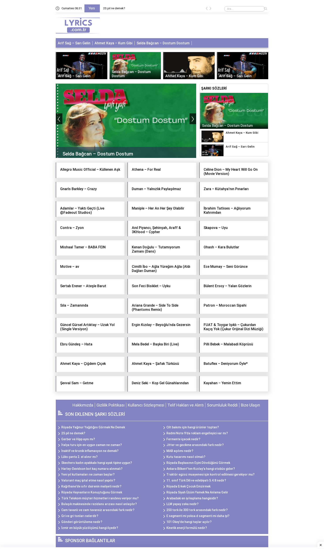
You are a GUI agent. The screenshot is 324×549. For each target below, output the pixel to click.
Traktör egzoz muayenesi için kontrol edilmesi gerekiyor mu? (210, 474)
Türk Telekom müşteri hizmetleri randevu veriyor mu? (100, 498)
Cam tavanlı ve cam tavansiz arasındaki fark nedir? (97, 510)
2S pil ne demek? (114, 8)
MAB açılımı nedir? (179, 451)
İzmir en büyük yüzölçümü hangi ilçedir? (89, 528)
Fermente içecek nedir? (183, 439)
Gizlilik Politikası (111, 405)
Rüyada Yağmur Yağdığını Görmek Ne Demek (93, 427)
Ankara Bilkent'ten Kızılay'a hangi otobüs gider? (200, 468)
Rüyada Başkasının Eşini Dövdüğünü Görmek (198, 463)
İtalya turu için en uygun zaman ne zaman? (91, 445)
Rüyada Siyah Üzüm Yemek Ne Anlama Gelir (197, 492)
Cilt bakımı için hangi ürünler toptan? (192, 427)
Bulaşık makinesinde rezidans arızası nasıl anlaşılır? (99, 504)
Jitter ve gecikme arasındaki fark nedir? (195, 445)
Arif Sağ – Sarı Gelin (74, 43)
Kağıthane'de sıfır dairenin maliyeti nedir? (91, 486)
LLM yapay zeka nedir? (182, 504)
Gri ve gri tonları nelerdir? (79, 516)
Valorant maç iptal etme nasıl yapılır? (88, 480)
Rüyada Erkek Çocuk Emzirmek (188, 486)
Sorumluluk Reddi (222, 405)
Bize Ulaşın (250, 405)
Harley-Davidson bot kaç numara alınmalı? (92, 468)
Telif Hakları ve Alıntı (186, 405)
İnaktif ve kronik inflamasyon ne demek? (90, 451)
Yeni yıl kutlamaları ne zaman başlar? (88, 474)
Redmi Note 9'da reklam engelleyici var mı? (197, 433)
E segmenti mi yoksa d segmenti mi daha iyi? (197, 516)
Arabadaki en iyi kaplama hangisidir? (192, 498)
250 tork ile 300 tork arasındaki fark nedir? (197, 510)
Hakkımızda (83, 405)
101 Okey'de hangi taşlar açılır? (189, 522)
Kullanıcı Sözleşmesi (146, 405)
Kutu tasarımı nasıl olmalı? (185, 457)
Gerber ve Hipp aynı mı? (78, 439)
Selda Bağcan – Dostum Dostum (163, 43)
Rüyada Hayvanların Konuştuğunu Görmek (91, 492)
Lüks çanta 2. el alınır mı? (79, 457)
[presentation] (207, 9)
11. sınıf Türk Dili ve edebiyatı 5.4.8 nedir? (196, 480)
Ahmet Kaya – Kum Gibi (113, 43)
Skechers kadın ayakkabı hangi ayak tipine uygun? (96, 463)
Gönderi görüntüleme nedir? (81, 522)
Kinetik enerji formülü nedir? (186, 528)
